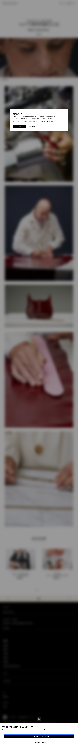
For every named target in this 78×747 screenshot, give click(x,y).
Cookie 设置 (32, 126)
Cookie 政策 (50, 121)
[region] (39, 120)
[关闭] (65, 111)
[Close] (39, 719)
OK (20, 126)
